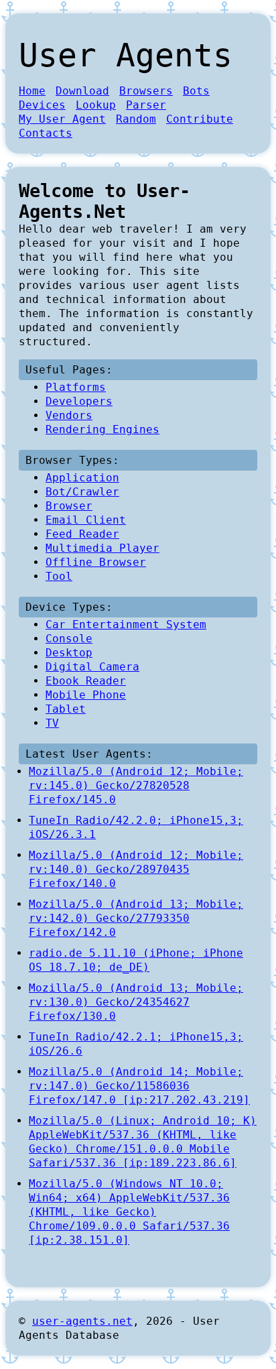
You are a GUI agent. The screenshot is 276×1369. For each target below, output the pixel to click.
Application (82, 477)
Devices (42, 105)
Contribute (199, 119)
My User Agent (62, 119)
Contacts (45, 133)
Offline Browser (96, 562)
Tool (59, 576)
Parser (146, 105)
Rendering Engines (102, 429)
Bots (196, 90)
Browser (69, 505)
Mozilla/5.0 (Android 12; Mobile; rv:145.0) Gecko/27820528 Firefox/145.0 (136, 785)
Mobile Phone (86, 695)
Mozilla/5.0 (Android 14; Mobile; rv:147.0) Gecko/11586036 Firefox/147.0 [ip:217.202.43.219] (139, 1085)
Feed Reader (82, 534)
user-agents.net (82, 1321)
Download (82, 90)
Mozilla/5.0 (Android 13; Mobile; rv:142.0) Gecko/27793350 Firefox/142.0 (136, 918)
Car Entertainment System (126, 624)
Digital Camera (92, 666)
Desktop (69, 652)
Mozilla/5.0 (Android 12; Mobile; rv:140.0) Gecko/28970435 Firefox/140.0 (136, 869)
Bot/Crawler (82, 491)
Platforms (76, 387)
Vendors (69, 415)
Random (136, 119)
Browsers (146, 90)
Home (32, 90)
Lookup (96, 105)
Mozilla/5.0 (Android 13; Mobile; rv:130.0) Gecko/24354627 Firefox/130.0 (136, 1001)
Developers (79, 401)
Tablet (66, 709)
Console (69, 638)
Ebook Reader (86, 680)
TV (52, 723)
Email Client (86, 520)
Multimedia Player (102, 548)
